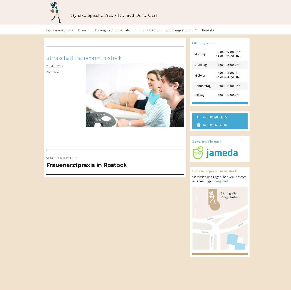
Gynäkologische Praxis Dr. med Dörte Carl (114, 15)
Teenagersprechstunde (112, 30)
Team (82, 30)
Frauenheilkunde (147, 30)
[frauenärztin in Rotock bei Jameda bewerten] (220, 153)
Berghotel (221, 181)
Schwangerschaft (179, 30)
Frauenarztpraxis (59, 30)
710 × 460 (52, 71)
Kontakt (208, 30)
